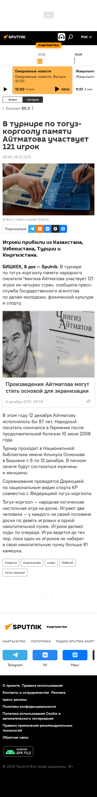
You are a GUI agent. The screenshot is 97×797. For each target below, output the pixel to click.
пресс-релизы (15, 699)
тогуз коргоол (15, 572)
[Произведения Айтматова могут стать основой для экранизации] (48, 344)
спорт (51, 563)
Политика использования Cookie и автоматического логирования (32, 716)
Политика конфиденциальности (29, 706)
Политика (41, 641)
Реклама (58, 692)
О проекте (11, 685)
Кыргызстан (32, 563)
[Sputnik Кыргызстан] (15, 39)
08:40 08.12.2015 (17, 157)
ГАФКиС (67, 563)
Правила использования (42, 685)
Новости (11, 563)
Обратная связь (15, 737)
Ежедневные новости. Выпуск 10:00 (40, 78)
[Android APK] (18, 752)
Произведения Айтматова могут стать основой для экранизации (47, 387)
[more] (88, 401)
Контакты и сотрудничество (26, 692)
